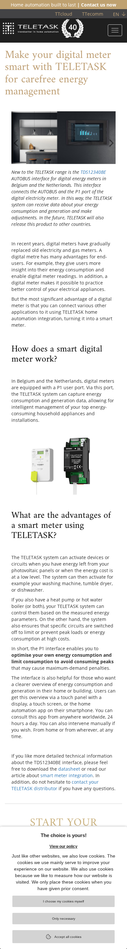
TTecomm (92, 14)
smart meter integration (66, 775)
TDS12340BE (93, 172)
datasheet (69, 769)
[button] (16, 151)
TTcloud (63, 14)
